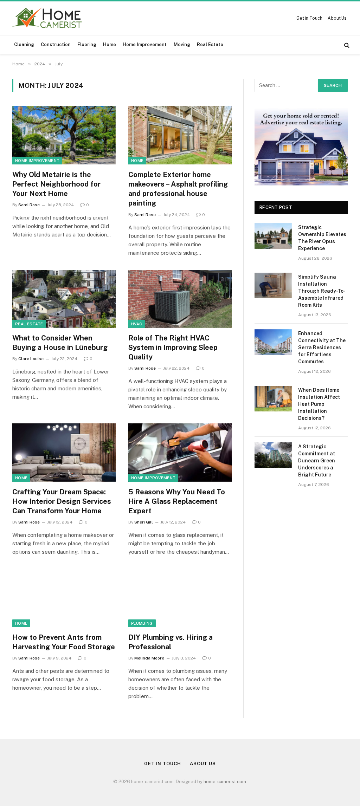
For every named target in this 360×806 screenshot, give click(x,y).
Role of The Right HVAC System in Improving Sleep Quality (173, 347)
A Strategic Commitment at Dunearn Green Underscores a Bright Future (316, 460)
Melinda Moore (149, 658)
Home (109, 44)
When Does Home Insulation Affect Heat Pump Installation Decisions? (319, 404)
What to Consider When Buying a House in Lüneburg (60, 343)
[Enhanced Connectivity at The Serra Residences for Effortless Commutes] (273, 342)
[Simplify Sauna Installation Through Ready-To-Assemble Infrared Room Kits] (273, 285)
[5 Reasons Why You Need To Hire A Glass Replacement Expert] (180, 452)
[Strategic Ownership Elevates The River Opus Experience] (273, 236)
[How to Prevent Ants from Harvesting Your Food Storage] (64, 598)
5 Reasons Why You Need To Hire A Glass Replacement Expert (176, 501)
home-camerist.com (225, 781)
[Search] (346, 45)
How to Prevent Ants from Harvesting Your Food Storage (63, 642)
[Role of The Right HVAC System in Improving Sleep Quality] (180, 299)
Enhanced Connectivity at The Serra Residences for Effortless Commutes (322, 347)
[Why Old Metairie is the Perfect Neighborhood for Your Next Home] (64, 135)
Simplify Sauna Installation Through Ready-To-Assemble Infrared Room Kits (322, 291)
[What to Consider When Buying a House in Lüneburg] (64, 299)
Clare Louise (31, 358)
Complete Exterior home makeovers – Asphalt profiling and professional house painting (178, 189)
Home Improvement (145, 44)
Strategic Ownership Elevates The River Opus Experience (322, 238)
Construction (56, 44)
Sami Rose (29, 204)
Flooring (86, 44)
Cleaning (24, 44)
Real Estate (210, 44)
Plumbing (142, 623)
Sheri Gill (143, 522)
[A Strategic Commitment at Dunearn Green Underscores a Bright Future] (273, 455)
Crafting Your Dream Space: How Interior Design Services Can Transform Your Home (61, 501)
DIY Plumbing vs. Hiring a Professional (170, 642)
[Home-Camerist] (47, 18)
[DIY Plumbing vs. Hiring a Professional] (180, 598)
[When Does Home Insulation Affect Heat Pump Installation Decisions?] (273, 398)
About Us (337, 18)
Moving (182, 44)
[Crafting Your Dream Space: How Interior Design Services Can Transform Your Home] (64, 452)
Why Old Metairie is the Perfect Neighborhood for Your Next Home (56, 184)
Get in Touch (309, 18)
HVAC (136, 324)
